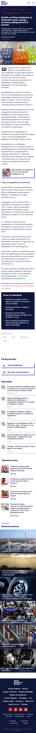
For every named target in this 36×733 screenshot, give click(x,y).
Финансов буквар (26, 692)
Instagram (18, 286)
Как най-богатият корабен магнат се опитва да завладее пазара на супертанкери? (17, 573)
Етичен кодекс (19, 716)
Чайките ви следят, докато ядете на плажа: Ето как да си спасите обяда (17, 301)
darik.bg (13, 474)
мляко (5, 337)
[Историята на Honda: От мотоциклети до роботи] (18, 661)
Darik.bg (13, 721)
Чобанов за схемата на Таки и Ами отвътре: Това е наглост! (21, 481)
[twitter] (25, 709)
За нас (28, 716)
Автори (24, 704)
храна (13, 337)
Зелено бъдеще (10, 698)
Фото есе (29, 701)
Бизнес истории (10, 692)
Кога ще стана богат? (18, 372)
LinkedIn (28, 286)
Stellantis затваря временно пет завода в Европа (15, 645)
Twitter (7, 288)
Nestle (5, 340)
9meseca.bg (14, 515)
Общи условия (8, 714)
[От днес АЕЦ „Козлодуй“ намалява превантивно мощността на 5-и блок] (18, 541)
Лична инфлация (14, 365)
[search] (28, 3)
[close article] (34, 8)
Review (25, 689)
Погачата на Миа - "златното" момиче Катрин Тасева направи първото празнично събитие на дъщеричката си (21, 508)
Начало (4, 9)
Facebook (8, 286)
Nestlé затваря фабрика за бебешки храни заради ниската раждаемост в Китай (16, 13)
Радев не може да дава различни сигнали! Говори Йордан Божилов (21, 468)
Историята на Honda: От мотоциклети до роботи (18, 669)
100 (30, 698)
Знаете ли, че (13, 704)
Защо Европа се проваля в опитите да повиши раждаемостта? (22, 172)
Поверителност (20, 714)
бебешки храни (24, 337)
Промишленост (22, 9)
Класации (19, 701)
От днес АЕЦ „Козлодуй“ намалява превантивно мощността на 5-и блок (17, 550)
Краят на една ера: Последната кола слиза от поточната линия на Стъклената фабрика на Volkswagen (17, 597)
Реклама (30, 714)
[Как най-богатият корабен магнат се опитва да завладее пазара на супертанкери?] (18, 565)
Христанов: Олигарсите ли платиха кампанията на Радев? (21, 493)
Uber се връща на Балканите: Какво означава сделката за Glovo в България (17, 323)
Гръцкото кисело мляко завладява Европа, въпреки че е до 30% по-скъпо (18, 315)
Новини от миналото (18, 695)
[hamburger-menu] (34, 3)
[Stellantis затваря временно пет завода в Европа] (18, 637)
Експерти (23, 698)
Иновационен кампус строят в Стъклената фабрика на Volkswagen (17, 621)
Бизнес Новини (12, 9)
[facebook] (10, 709)
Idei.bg (26, 723)
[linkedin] (20, 709)
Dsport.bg (25, 721)
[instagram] (15, 709)
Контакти (9, 716)
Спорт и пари (8, 701)
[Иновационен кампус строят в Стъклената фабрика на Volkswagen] (18, 613)
